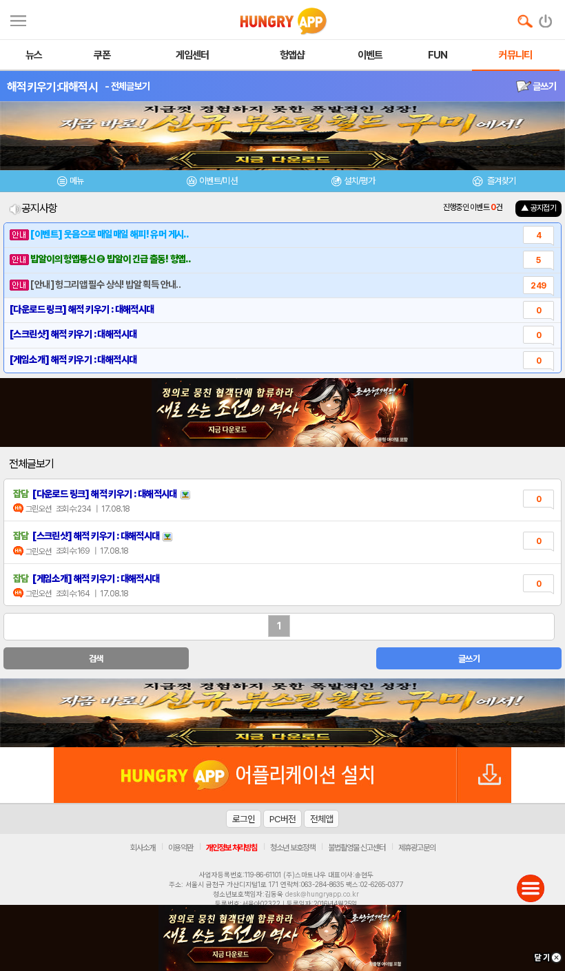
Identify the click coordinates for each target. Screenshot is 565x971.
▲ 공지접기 (538, 208)
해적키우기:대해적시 (52, 87)
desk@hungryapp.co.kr (322, 894)
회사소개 (142, 848)
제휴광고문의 (416, 848)
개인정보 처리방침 (231, 848)
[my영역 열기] (18, 19)
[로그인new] (546, 18)
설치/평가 (359, 181)
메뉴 (77, 181)
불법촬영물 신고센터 (356, 848)
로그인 (243, 818)
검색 (96, 659)
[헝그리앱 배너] (282, 712)
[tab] (70, 183)
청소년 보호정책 (292, 848)
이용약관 (180, 848)
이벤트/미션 (218, 181)
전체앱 (321, 818)
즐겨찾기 (500, 181)
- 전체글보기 (127, 86)
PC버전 (282, 818)
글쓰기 (543, 86)
